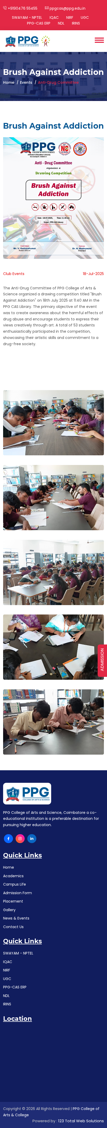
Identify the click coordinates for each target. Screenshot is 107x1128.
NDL (61, 23)
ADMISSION (102, 659)
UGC (85, 17)
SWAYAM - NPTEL (27, 17)
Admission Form (17, 893)
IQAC (54, 17)
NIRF (69, 17)
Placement (13, 901)
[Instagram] (20, 839)
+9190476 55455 (22, 8)
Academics (13, 876)
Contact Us (13, 926)
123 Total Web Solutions (81, 1121)
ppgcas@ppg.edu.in (67, 8)
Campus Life (14, 884)
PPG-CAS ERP (38, 23)
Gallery (9, 909)
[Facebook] (8, 839)
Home (8, 82)
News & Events (16, 918)
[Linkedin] (32, 839)
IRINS (76, 23)
